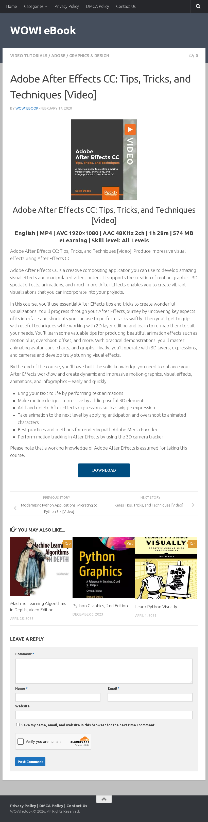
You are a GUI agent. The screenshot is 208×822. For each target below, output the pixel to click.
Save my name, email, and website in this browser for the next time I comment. (88, 725)
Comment (24, 654)
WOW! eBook (43, 30)
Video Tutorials (28, 55)
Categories (34, 6)
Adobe (58, 55)
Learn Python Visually (156, 606)
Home (11, 6)
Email (113, 688)
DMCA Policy (97, 6)
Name (21, 688)
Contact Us (126, 6)
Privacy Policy (67, 6)
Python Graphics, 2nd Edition (100, 605)
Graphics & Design (89, 55)
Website (22, 706)
